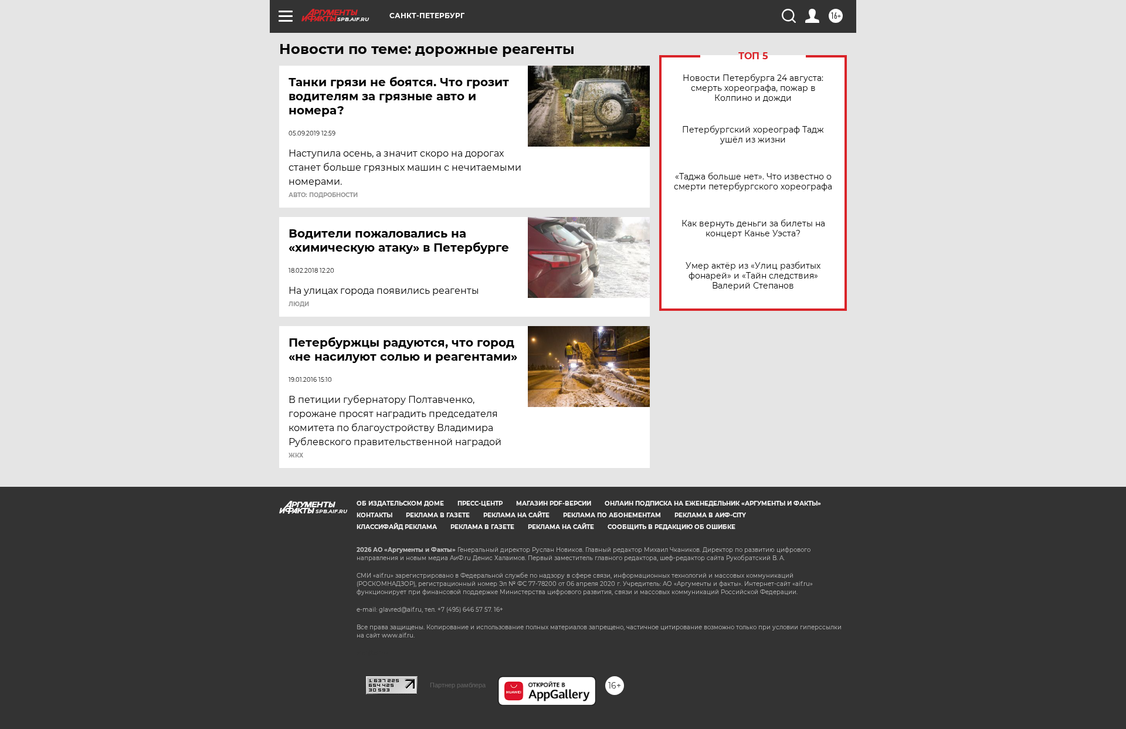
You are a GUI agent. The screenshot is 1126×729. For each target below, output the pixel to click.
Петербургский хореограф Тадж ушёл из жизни (753, 135)
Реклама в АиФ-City (710, 515)
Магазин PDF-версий (553, 503)
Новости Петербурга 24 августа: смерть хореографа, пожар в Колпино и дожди (753, 88)
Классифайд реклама (397, 527)
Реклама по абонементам (612, 515)
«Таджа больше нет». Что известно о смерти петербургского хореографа (753, 182)
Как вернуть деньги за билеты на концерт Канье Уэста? (753, 229)
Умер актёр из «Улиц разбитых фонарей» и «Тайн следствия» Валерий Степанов (753, 276)
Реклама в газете (438, 515)
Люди (299, 304)
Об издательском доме (400, 503)
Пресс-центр (480, 503)
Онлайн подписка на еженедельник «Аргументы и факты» (713, 503)
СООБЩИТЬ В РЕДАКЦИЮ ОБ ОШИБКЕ (671, 527)
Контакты (374, 515)
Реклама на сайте (516, 515)
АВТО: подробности (323, 195)
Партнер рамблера (458, 685)
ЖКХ (296, 456)
